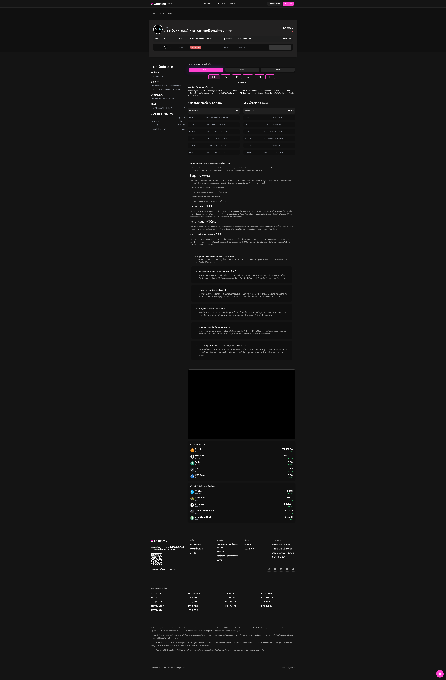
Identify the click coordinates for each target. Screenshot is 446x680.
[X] (293, 569)
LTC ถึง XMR (266, 593)
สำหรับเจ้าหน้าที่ (278, 557)
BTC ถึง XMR (156, 593)
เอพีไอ (219, 560)
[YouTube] (287, 569)
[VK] (281, 569)
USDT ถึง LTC (156, 597)
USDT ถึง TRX (230, 602)
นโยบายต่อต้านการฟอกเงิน (283, 553)
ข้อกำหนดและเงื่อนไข (281, 544)
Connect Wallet (275, 4)
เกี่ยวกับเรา (194, 553)
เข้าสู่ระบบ (288, 4)
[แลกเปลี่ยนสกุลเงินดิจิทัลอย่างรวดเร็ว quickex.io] (158, 4)
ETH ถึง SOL (192, 602)
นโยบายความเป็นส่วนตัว (282, 549)
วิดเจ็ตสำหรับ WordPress (227, 556)
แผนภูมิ (206, 70)
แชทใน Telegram (251, 549)
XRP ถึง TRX (192, 606)
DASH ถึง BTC (230, 606)
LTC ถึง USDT (156, 602)
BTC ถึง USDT (267, 597)
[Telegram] (275, 569)
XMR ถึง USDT (230, 593)
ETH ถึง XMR (192, 597)
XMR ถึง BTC (266, 602)
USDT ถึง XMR (193, 593)
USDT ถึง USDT (157, 606)
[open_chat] (440, 674)
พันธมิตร (220, 551)
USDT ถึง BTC (156, 610)
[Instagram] (269, 569)
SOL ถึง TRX (229, 597)
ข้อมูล (278, 70)
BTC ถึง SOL (266, 606)
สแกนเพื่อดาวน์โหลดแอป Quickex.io (164, 569)
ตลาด (242, 70)
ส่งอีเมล (247, 544)
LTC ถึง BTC (192, 610)
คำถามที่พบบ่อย (196, 549)
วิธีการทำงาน (195, 544)
